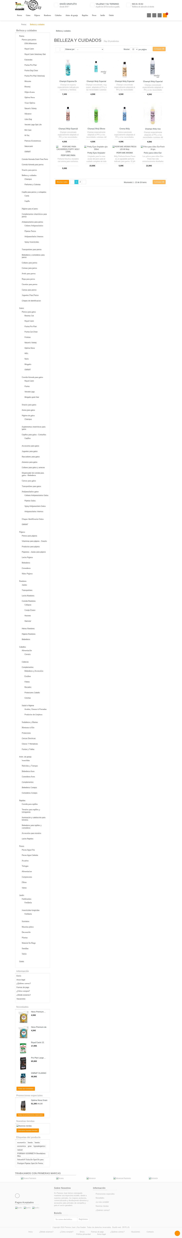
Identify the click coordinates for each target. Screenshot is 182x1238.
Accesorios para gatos (30, 446)
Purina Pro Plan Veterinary (35, 76)
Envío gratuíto (68, 4)
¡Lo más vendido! (102, 1202)
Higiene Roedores (28, 634)
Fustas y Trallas (28, 749)
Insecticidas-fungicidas (31, 910)
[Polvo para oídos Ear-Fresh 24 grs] (153, 148)
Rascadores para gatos (31, 457)
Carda (27, 196)
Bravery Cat (29, 316)
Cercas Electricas (29, 738)
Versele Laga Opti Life (33, 125)
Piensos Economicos (33, 141)
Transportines (27, 590)
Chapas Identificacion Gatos (33, 519)
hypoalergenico (39, 1146)
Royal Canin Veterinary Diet (35, 54)
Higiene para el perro (30, 209)
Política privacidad (83, 1234)
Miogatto (28, 364)
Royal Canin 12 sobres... (37, 1043)
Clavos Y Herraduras (30, 744)
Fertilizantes (26, 899)
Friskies (28, 337)
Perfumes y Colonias (33, 184)
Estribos (28, 676)
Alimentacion (27, 872)
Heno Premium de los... (38, 1028)
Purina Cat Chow (31, 332)
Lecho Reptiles (27, 839)
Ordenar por (69, 49)
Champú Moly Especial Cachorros (96, 82)
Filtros (24, 882)
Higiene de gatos (28, 416)
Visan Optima (30, 103)
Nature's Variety (31, 108)
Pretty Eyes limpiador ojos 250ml (96, 154)
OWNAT (28, 152)
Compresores (27, 877)
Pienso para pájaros (29, 536)
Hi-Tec (27, 135)
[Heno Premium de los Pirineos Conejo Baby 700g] (23, 1032)
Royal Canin (29, 49)
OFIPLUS (126, 1227)
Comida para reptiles (30, 804)
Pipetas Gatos (30, 501)
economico (21, 1143)
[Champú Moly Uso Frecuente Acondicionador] (153, 114)
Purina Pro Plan (31, 65)
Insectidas (26, 761)
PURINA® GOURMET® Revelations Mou (31, 1154)
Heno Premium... (38, 1012)
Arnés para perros (29, 274)
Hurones (28, 616)
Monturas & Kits (28, 728)
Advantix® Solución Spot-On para (30, 1160)
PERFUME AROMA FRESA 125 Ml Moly (124, 154)
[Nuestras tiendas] (33, 1126)
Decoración (26, 932)
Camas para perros (29, 290)
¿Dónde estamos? (24, 995)
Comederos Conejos (29, 793)
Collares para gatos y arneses (33, 467)
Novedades (22, 1007)
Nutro (27, 359)
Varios (24, 888)
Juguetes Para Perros (30, 295)
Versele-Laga (30, 392)
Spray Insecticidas (32, 242)
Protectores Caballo (32, 693)
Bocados (28, 687)
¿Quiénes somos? (24, 983)
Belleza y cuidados (29, 175)
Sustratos (25, 921)
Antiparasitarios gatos (30, 492)
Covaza (27, 654)
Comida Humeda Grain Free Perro (35, 159)
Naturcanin (29, 146)
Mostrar (127, 49)
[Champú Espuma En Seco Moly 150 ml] (68, 67)
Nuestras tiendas (25, 1121)
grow (29, 1146)
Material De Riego (29, 943)
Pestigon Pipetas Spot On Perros (30, 1163)
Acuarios (25, 861)
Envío (19, 976)
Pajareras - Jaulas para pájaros (34, 552)
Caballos (58, 15)
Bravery (28, 87)
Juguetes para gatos (30, 451)
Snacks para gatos (29, 405)
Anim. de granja (72, 15)
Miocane (28, 81)
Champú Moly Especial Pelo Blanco (68, 130)
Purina (27, 386)
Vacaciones (21, 999)
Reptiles (85, 15)
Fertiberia (28, 903)
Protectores (26, 733)
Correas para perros (29, 268)
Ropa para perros (28, 279)
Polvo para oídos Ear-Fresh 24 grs (153, 154)
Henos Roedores (28, 629)
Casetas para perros (29, 284)
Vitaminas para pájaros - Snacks (34, 541)
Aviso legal (21, 980)
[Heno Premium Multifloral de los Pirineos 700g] (23, 1017)
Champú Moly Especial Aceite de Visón (124, 82)
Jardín (102, 15)
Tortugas (25, 866)
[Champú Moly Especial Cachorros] (96, 67)
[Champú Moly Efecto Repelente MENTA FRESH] (96, 114)
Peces (94, 15)
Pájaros (37, 15)
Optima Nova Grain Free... (39, 1101)
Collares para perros (29, 263)
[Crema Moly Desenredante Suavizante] (125, 114)
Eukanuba (28, 60)
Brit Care (28, 130)
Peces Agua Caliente (30, 855)
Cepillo (27, 201)
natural (20, 1150)
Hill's (26, 353)
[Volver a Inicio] (15, 24)
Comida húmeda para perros (33, 165)
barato (30, 1143)
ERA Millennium (31, 43)
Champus (28, 179)
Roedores (47, 15)
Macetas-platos (28, 927)
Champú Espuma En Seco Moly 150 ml (68, 82)
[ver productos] (28, 1178)
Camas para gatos (29, 481)
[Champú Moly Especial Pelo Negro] (153, 67)
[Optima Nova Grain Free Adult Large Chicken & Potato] (23, 1105)
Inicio (30, 1232)
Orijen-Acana (30, 92)
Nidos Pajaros (27, 574)
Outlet (111, 15)
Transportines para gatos (31, 486)
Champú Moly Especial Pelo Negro (153, 82)
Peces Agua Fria (28, 850)
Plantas (25, 938)
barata (37, 1143)
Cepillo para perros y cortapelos (34, 192)
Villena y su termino (107, 4)
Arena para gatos (28, 410)
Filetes (27, 682)
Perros (19, 15)
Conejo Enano (30, 610)
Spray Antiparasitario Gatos (35, 506)
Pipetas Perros (30, 231)
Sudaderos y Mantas (30, 722)
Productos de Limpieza (33, 715)
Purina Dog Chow (31, 71)
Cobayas (28, 605)
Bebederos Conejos (29, 787)
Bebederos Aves (28, 771)
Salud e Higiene (28, 706)
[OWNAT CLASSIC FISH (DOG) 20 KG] (23, 1078)
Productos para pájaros (31, 547)
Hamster (28, 621)
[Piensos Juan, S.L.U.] (28, 5)
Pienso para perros (29, 40)
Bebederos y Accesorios (34, 671)
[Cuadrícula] (57, 49)
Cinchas (28, 698)
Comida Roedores (29, 601)
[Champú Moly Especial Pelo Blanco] (68, 114)
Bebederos (26, 563)
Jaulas (24, 585)
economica (21, 1146)
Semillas (25, 949)
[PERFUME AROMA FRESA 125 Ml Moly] (125, 148)
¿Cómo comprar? (23, 991)
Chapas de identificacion (31, 301)
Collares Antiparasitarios (34, 226)
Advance (28, 114)
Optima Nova (30, 97)
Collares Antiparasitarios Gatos (36, 495)
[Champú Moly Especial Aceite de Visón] (125, 67)
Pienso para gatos (29, 312)
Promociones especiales (29, 1095)
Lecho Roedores (28, 596)
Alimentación (27, 651)
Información (22, 971)
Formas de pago (23, 987)
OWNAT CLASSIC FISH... (38, 1074)
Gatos (28, 15)
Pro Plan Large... (38, 1058)
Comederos (26, 568)
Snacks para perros (29, 170)
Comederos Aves (28, 777)
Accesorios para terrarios (31, 833)
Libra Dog (28, 119)
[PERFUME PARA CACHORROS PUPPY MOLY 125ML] (68, 149)
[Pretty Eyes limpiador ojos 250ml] (96, 148)
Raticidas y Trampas (30, 766)
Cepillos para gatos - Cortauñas (34, 435)
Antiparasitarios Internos (34, 237)
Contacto (150, 1232)
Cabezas (25, 662)
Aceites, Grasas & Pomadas (36, 709)
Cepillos (28, 438)
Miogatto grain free (32, 397)
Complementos (27, 667)
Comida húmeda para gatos (32, 377)
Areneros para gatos (29, 462)
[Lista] (62, 49)
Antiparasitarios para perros (32, 222)
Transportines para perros (32, 249)
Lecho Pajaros (27, 557)
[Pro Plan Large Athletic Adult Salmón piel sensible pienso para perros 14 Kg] (23, 1063)
